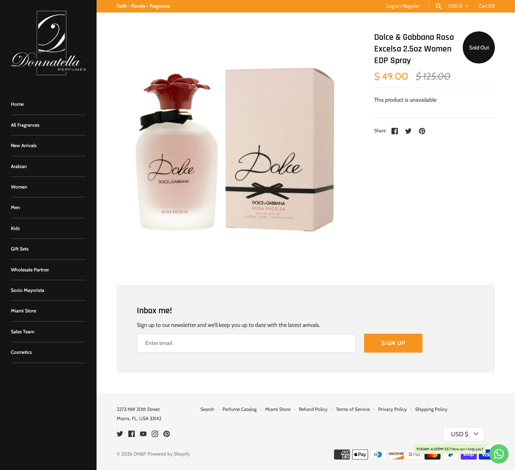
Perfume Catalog (239, 409)
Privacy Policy (392, 409)
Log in (392, 6)
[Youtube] (143, 434)
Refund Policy (313, 409)
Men (15, 207)
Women (19, 187)
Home (17, 104)
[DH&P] (48, 43)
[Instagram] (155, 434)
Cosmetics (21, 352)
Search (207, 409)
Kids (15, 228)
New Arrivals (24, 145)
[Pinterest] (166, 434)
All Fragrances (25, 125)
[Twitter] (120, 434)
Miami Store (23, 311)
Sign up (393, 343)
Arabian (19, 166)
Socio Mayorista (27, 290)
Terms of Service (353, 409)
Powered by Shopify (169, 454)
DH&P (140, 454)
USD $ (455, 6)
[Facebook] (131, 434)
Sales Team (22, 332)
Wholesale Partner (30, 270)
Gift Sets (20, 249)
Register (411, 6)
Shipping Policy (431, 409)
